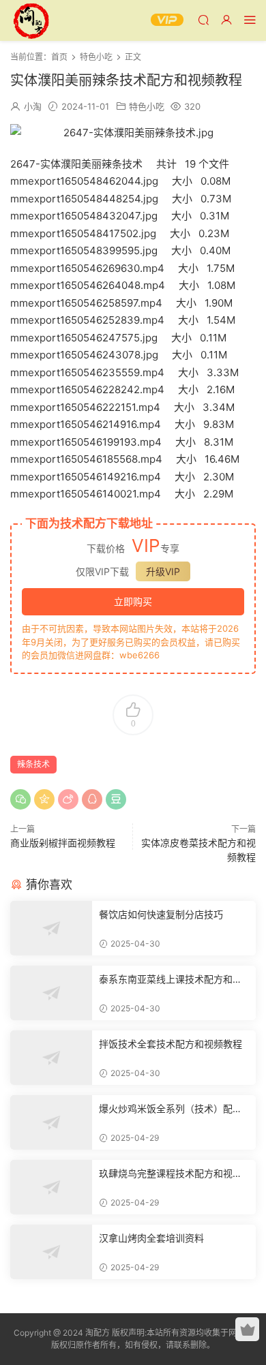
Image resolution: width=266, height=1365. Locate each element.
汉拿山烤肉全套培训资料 (151, 1238)
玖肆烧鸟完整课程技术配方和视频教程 (170, 1173)
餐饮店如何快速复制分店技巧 (161, 914)
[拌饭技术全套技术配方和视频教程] (51, 1057)
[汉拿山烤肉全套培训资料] (51, 1252)
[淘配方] (30, 20)
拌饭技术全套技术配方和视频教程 (170, 1043)
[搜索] (203, 19)
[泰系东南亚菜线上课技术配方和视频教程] (51, 993)
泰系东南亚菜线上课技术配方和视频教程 (170, 979)
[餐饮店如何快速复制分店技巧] (51, 928)
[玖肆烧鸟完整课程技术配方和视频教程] (51, 1187)
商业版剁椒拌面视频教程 (62, 842)
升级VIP (163, 571)
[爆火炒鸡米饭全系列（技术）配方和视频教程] (51, 1122)
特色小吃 (146, 106)
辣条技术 (33, 764)
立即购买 (133, 601)
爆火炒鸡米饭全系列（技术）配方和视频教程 (170, 1109)
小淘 (33, 106)
